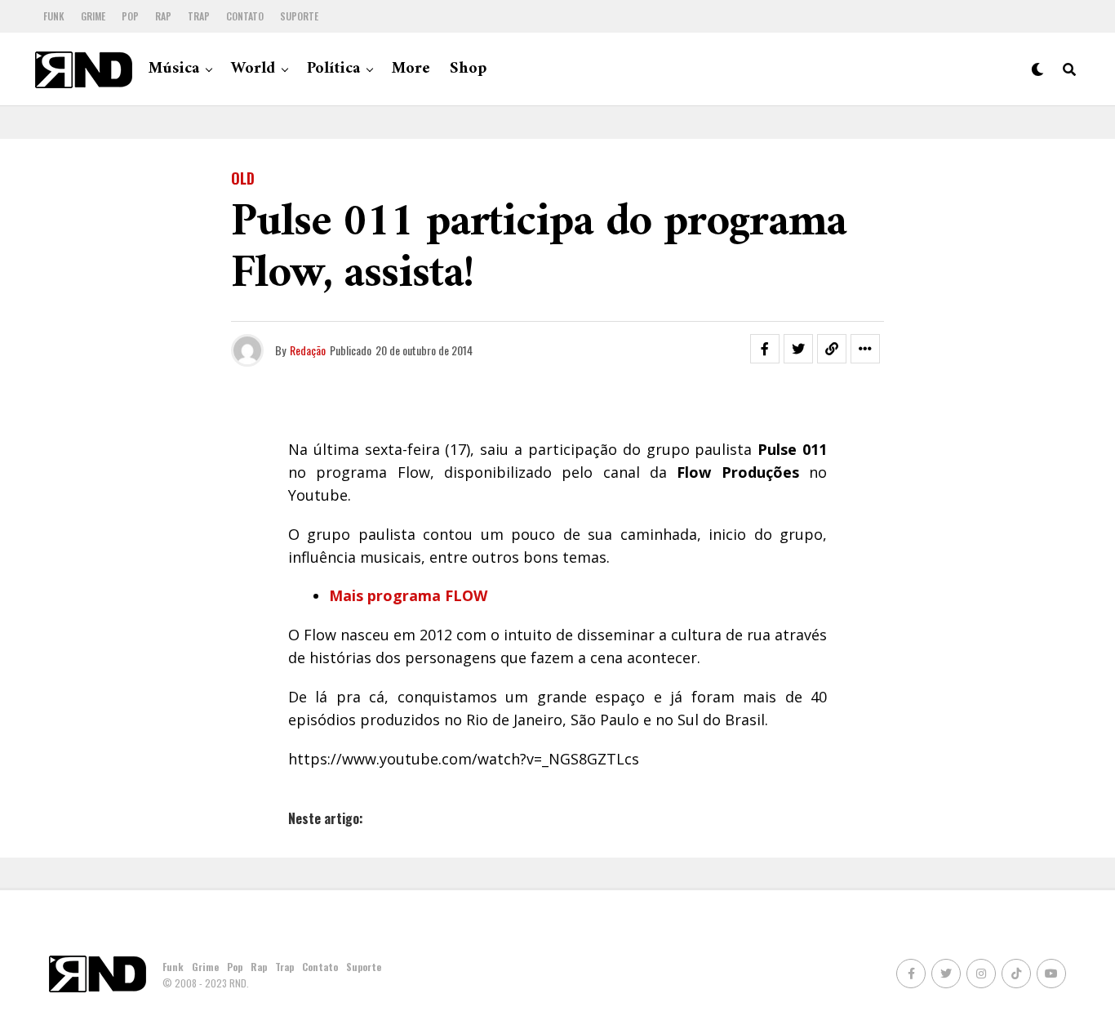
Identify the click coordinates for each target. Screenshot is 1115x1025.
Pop (130, 16)
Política (333, 69)
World (253, 69)
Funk (53, 16)
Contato (245, 16)
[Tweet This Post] (798, 348)
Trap (199, 16)
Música (174, 69)
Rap (163, 16)
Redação (308, 350)
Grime (93, 16)
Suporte (299, 16)
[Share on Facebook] (765, 348)
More (411, 69)
